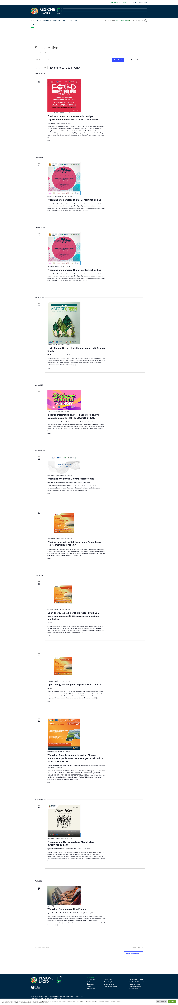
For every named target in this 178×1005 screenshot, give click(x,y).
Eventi (37, 53)
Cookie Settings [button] (161, 1002)
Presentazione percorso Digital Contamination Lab (74, 199)
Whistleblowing (134, 988)
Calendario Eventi (44, 20)
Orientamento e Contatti (119, 2)
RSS (90, 986)
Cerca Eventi (118, 60)
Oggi (45, 67)
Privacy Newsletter (134, 984)
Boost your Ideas (109, 984)
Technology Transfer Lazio (112, 982)
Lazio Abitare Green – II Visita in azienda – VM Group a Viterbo (76, 349)
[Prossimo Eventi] (40, 68)
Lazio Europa (108, 980)
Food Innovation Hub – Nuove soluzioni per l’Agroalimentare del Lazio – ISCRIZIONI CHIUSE (73, 118)
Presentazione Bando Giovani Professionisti (70, 478)
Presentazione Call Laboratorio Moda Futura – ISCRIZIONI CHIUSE (71, 843)
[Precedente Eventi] (36, 68)
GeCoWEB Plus (122, 20)
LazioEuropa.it (137, 20)
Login (64, 20)
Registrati (56, 20)
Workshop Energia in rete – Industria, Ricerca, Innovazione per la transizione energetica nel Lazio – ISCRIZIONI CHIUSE (75, 758)
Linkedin (91, 984)
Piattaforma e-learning (110, 986)
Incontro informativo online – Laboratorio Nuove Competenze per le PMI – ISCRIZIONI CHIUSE (73, 416)
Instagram (92, 988)
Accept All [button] (172, 1002)
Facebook (92, 980)
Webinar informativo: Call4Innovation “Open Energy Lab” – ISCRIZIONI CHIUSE (75, 543)
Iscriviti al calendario (132, 953)
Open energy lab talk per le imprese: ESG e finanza (74, 684)
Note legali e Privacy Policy (138, 2)
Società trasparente (135, 986)
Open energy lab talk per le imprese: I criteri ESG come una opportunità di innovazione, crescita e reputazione (73, 616)
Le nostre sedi (109, 20)
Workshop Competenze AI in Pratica (66, 909)
